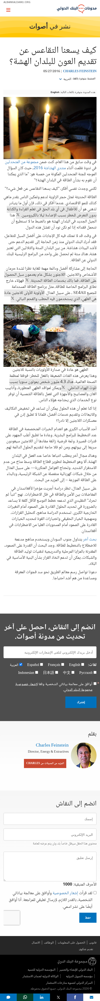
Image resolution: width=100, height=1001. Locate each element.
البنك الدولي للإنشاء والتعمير (76, 970)
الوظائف (49, 942)
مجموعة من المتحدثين (21, 162)
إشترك (81, 702)
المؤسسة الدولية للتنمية (41, 970)
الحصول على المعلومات (71, 942)
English (55, 92)
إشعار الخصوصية (65, 893)
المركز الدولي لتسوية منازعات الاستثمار (69, 983)
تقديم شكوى (86, 949)
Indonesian (26, 673)
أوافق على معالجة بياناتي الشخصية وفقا (53, 687)
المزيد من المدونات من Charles (45, 763)
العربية (67, 79)
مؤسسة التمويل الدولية (79, 976)
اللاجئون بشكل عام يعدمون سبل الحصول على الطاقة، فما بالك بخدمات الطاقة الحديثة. (50, 277)
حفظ (88, 917)
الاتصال (36, 942)
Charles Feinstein (80, 71)
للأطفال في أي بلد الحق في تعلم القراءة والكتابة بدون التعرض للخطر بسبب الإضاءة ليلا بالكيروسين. (52, 212)
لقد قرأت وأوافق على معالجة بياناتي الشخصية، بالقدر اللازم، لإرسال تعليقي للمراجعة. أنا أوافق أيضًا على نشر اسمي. (50, 900)
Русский (86, 673)
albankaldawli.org (16, 2)
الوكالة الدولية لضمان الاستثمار (40, 976)
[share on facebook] (75, 997)
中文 (66, 673)
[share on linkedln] (41, 997)
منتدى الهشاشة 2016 (49, 168)
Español (33, 665)
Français (54, 665)
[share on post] (58, 997)
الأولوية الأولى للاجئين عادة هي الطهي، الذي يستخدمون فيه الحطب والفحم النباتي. (50, 296)
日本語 (48, 673)
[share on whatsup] (25, 997)
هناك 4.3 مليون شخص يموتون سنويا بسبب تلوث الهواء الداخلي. (53, 385)
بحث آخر (90, 539)
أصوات (38, 27)
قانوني (93, 942)
